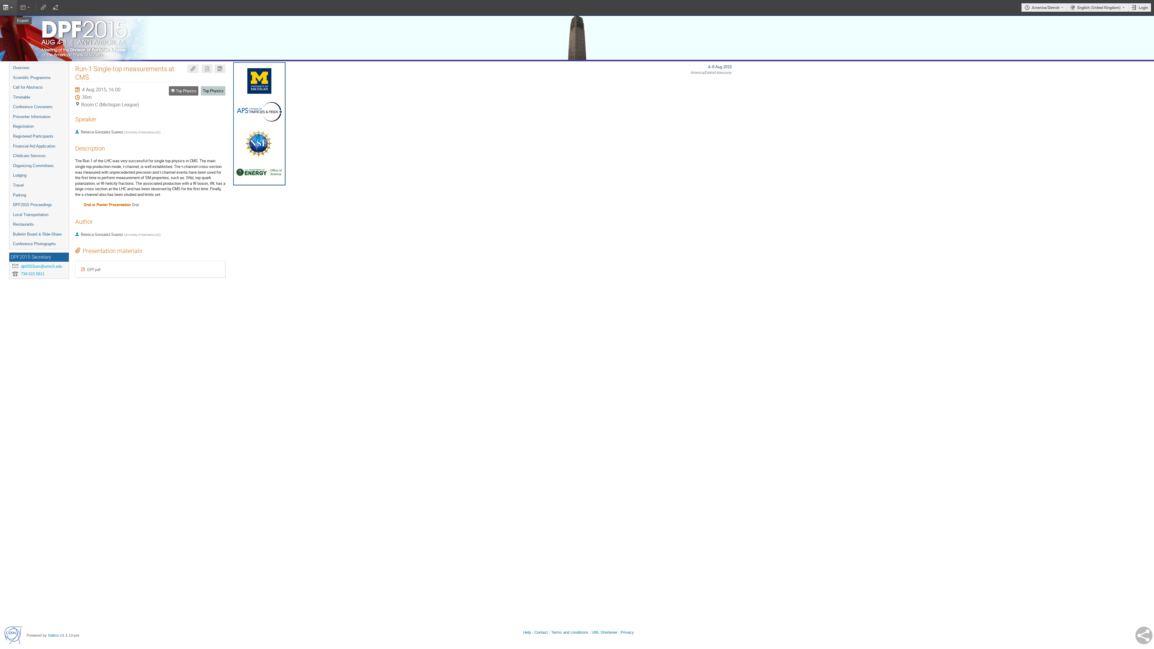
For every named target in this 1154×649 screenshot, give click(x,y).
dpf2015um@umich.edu (41, 266)
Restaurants (23, 224)
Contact (541, 632)
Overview (21, 68)
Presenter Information (31, 116)
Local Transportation (30, 214)
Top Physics (213, 90)
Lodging (19, 175)
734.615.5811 (32, 274)
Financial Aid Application (34, 146)
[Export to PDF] (207, 69)
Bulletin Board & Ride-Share (37, 234)
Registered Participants (33, 136)
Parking (19, 195)
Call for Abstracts (28, 87)
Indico (53, 635)
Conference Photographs (34, 244)
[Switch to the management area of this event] (55, 7)
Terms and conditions (569, 632)
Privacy (627, 632)
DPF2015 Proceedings (32, 205)
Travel (18, 185)
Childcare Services (29, 156)
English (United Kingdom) (1099, 7)
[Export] (220, 69)
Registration (23, 126)
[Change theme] (25, 7)
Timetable (21, 97)
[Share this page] (1143, 635)
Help (527, 632)
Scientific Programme (31, 77)
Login (1143, 7)
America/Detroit (1045, 7)
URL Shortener (604, 632)
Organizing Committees (33, 165)
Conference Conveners (33, 107)
